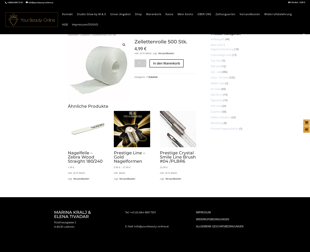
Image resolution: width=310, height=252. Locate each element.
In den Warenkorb (166, 63)
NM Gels (216, 66)
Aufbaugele (217, 39)
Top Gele (216, 60)
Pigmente (216, 100)
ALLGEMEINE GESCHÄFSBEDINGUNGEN (219, 226)
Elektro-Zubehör (221, 117)
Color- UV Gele (219, 77)
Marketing (217, 123)
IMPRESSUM (203, 212)
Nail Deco (216, 94)
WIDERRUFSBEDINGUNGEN (212, 219)
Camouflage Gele (221, 55)
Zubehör (85, 34)
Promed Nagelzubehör (224, 128)
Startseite (73, 34)
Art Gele (216, 89)
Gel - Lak (216, 72)
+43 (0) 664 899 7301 (143, 212)
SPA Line (216, 106)
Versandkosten (166, 53)
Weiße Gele (217, 83)
